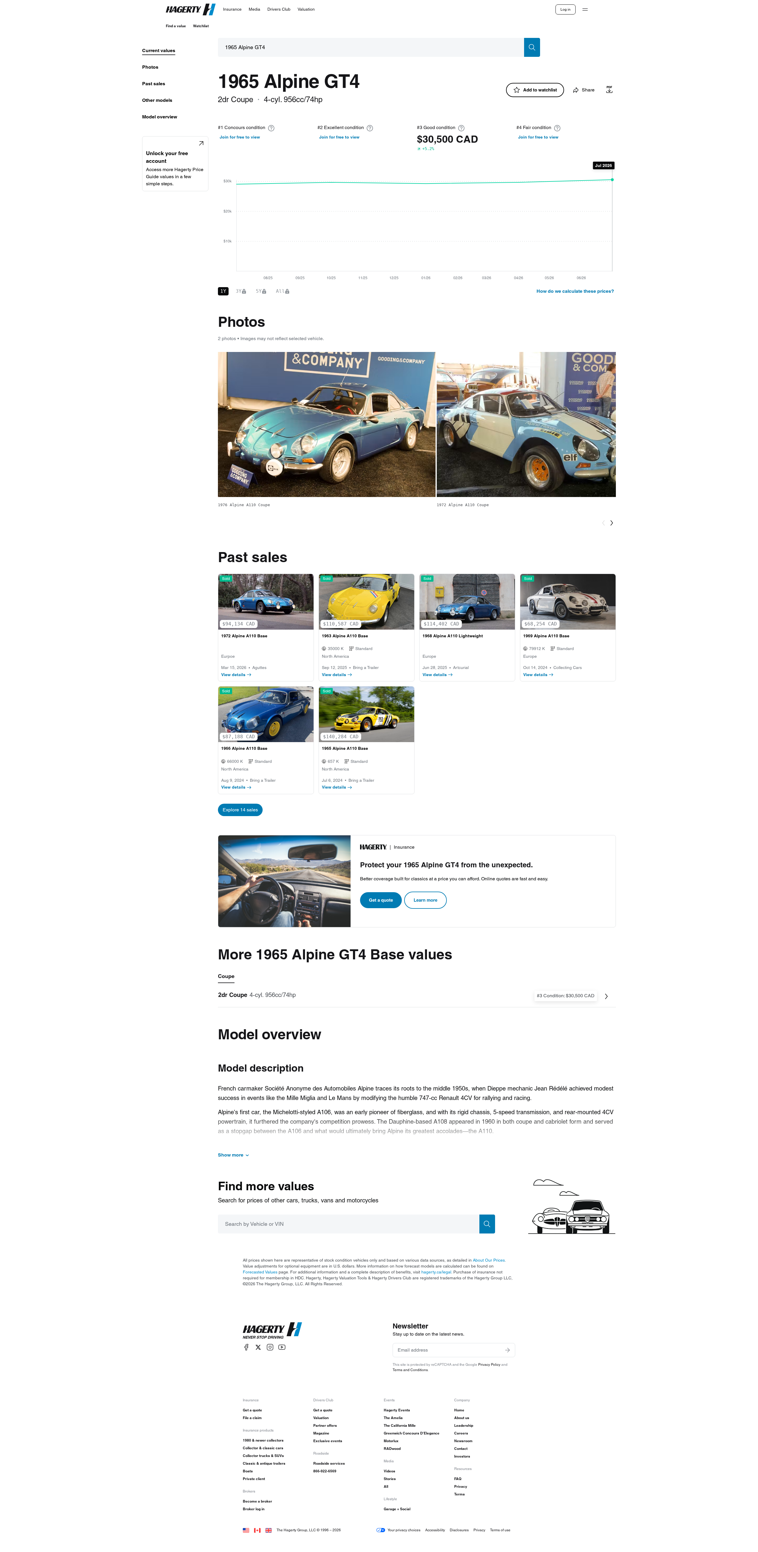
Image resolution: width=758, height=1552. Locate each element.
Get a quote (381, 900)
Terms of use (500, 1530)
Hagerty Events (397, 1410)
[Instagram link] (270, 1347)
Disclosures (459, 1530)
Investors (462, 1456)
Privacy (460, 1486)
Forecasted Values (260, 1272)
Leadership (463, 1425)
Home (459, 1410)
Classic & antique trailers (264, 1463)
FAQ (457, 1479)
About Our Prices (489, 1260)
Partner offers (325, 1425)
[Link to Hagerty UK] (268, 1530)
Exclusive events (327, 1441)
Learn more (425, 900)
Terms (459, 1494)
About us (461, 1418)
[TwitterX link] (258, 1347)
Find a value (176, 26)
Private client (254, 1479)
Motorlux (391, 1441)
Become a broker (257, 1501)
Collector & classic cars (263, 1448)
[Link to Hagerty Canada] (257, 1530)
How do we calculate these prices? (575, 291)
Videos (389, 1471)
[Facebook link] (246, 1347)
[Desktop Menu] (585, 9)
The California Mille (400, 1425)
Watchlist (201, 26)
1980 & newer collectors (263, 1440)
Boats (248, 1471)
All (386, 1486)
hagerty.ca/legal (436, 1272)
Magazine (321, 1433)
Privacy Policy (489, 1364)
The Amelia (393, 1418)
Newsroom (463, 1441)
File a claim (252, 1418)
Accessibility (435, 1530)
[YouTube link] (282, 1347)
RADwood (392, 1448)
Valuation (321, 1418)
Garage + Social (397, 1509)
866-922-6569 (324, 1471)
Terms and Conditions (410, 1370)
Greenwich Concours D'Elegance (411, 1433)
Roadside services (329, 1463)
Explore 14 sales (240, 809)
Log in (566, 9)
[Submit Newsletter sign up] (507, 1350)
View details (233, 674)
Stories (390, 1479)
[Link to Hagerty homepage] (272, 1330)
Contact (461, 1448)
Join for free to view (240, 137)
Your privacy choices (404, 1530)
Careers (461, 1433)
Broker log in (253, 1509)
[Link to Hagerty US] (246, 1530)
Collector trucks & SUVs (263, 1456)
